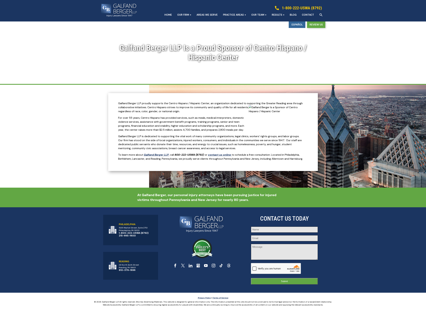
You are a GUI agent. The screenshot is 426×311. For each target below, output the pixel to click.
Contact (308, 14)
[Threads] (228, 266)
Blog (293, 14)
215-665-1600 (127, 235)
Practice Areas (233, 14)
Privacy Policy (204, 298)
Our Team (257, 14)
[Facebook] (175, 266)
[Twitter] (182, 266)
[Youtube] (205, 266)
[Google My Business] (198, 266)
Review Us (316, 24)
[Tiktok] (221, 266)
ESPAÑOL (297, 24)
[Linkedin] (190, 266)
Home (168, 14)
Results (277, 14)
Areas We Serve (207, 14)
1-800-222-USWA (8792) (134, 232)
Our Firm (183, 14)
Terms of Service (220, 298)
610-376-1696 (127, 270)
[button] (321, 15)
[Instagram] (213, 266)
